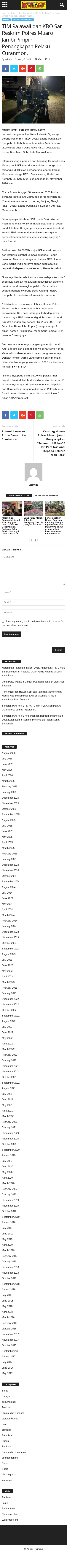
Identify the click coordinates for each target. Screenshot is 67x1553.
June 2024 (7, 898)
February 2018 (9, 1323)
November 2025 (10, 803)
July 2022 (7, 1026)
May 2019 (7, 1239)
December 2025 (10, 797)
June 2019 (7, 1233)
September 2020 (11, 1149)
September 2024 (11, 881)
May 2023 (7, 971)
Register (6, 1497)
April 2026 (7, 775)
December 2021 (10, 1066)
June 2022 (7, 1032)
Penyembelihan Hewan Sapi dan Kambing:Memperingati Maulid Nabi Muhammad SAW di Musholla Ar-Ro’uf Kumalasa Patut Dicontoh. (54, 525)
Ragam (5, 1441)
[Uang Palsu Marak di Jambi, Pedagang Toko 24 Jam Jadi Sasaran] (34, 508)
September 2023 (11, 948)
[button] (61, 5)
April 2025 (7, 842)
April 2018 (7, 1311)
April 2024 (7, 909)
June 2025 (7, 831)
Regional (6, 1446)
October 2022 (9, 1010)
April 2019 (7, 1244)
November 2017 (10, 1339)
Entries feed (8, 1508)
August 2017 (8, 1356)
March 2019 (8, 1250)
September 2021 (11, 1082)
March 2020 (8, 1183)
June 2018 (7, 1300)
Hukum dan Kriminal (22, 19)
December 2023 (10, 931)
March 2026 (8, 781)
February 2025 (9, 853)
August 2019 (8, 1222)
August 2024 (8, 887)
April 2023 (7, 976)
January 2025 (9, 859)
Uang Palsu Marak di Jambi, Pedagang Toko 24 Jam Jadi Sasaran (33, 521)
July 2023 (7, 959)
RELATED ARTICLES (19, 495)
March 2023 (8, 982)
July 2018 (7, 1295)
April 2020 (7, 1177)
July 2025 (7, 825)
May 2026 (7, 769)
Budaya (6, 1396)
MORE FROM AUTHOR (46, 495)
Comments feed (10, 1514)
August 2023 (8, 954)
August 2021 (8, 1088)
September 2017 (11, 1351)
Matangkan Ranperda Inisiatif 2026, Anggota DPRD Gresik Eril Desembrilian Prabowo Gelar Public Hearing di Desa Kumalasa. (11, 525)
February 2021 (9, 1121)
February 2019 (9, 1256)
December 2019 (10, 1200)
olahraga (6, 1429)
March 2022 (8, 1049)
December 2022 (10, 999)
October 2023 (9, 943)
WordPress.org (10, 1519)
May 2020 (7, 1172)
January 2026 (9, 792)
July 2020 (7, 1161)
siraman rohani (10, 1457)
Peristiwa (7, 1435)
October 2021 (9, 1077)
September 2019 (11, 1216)
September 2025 (11, 814)
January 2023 (9, 993)
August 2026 (8, 753)
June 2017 (7, 1367)
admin (8, 59)
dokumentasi (9, 1401)
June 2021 (7, 1099)
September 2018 (11, 1284)
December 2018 (10, 1267)
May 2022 (7, 1038)
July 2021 (7, 1094)
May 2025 (7, 836)
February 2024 (9, 920)
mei (4, 1424)
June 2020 (7, 1166)
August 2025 (8, 820)
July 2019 (7, 1228)
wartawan (7, 1480)
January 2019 (9, 1261)
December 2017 (10, 1334)
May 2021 (7, 1105)
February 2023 (9, 987)
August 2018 (8, 1289)
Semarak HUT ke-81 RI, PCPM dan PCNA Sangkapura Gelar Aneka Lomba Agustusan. (31, 707)
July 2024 (7, 892)
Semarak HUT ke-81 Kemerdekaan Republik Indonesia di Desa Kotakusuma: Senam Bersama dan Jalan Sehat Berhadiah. (32, 719)
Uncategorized (9, 1474)
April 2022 (7, 1043)
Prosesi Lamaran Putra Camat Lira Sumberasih (14, 435)
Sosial (5, 1468)
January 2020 (9, 1194)
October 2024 (9, 876)
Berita (12, 13)
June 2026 (7, 764)
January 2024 (9, 926)
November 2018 (10, 1272)
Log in (5, 1503)
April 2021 (7, 1110)
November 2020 (10, 1138)
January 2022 (9, 1060)
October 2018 (9, 1278)
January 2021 (9, 1127)
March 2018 (8, 1317)
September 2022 (11, 1015)
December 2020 (10, 1133)
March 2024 (8, 915)
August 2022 (8, 1021)
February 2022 (9, 1054)
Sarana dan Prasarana (14, 1452)
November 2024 (10, 870)
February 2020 (9, 1189)
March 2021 (8, 1116)
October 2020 (9, 1144)
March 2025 (8, 848)
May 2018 (7, 1306)
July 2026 (7, 758)
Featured (6, 1407)
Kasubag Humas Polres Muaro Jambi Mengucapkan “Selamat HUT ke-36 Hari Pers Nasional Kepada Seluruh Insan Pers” (51, 443)
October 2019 (9, 1211)
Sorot (5, 1463)
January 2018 (9, 1328)
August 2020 (8, 1155)
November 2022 (10, 1004)
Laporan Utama (10, 1418)
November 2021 (10, 1071)
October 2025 (9, 809)
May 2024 (7, 904)
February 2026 (9, 786)
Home (4, 13)
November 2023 (10, 937)
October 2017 (9, 1345)
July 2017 (7, 1362)
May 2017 (7, 1373)
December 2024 (10, 864)
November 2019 (10, 1205)
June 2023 (7, 965)
